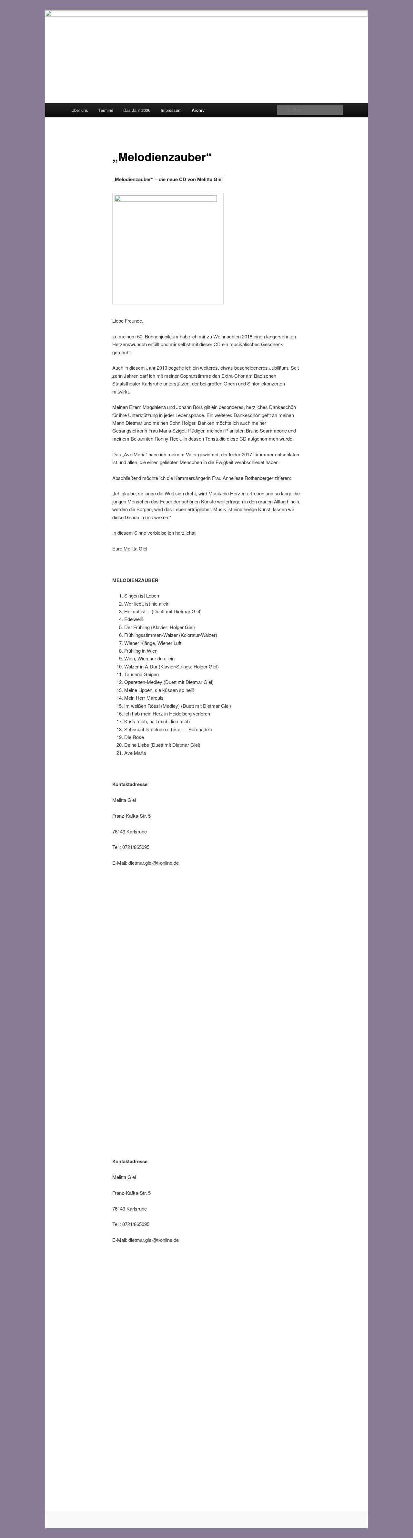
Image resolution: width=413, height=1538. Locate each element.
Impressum (171, 110)
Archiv (198, 110)
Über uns (79, 110)
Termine (105, 110)
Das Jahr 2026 (136, 110)
